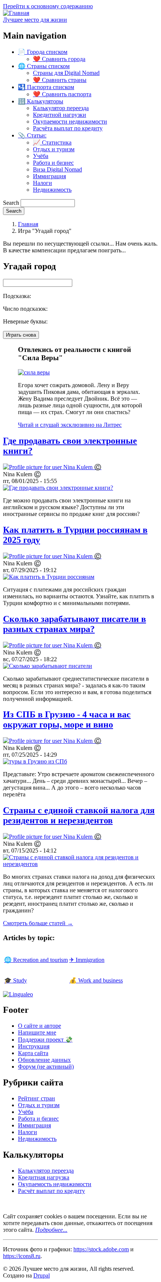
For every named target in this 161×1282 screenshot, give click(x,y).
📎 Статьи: (32, 135)
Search (11, 203)
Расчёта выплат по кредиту (68, 128)
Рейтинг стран (36, 1098)
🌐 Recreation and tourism (36, 960)
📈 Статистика (52, 142)
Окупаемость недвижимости (54, 1184)
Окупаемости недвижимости (70, 121)
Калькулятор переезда (61, 108)
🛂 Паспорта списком (46, 87)
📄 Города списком (42, 52)
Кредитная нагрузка (43, 1177)
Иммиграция (49, 176)
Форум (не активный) (46, 1066)
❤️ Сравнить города (59, 59)
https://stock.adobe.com (101, 1249)
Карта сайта (33, 1053)
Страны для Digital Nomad (66, 73)
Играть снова (21, 335)
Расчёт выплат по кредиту (51, 1191)
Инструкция (33, 1046)
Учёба (40, 156)
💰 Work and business (96, 980)
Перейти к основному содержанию (48, 6)
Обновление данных (44, 1060)
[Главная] (16, 13)
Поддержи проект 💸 (45, 1039)
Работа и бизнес (53, 163)
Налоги (42, 183)
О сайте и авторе (39, 1026)
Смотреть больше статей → (38, 923)
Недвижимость (52, 189)
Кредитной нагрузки (59, 115)
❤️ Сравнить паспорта (62, 94)
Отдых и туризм (54, 149)
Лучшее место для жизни (35, 19)
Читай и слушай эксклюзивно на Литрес (70, 425)
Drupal (41, 1275)
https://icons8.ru (21, 1256)
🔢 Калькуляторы (40, 101)
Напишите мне (37, 1032)
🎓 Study (15, 980)
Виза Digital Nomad (57, 169)
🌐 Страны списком (44, 66)
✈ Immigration (86, 960)
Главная (28, 224)
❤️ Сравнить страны (59, 80)
